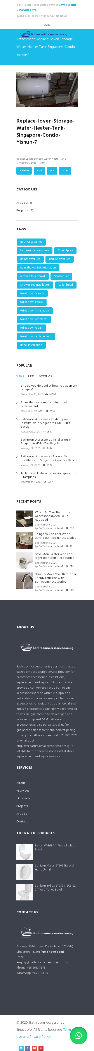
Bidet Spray (65, 250)
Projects (22, 210)
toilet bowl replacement (35, 336)
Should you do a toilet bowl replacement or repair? (49, 387)
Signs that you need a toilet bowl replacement (44, 404)
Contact (22, 821)
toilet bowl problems (33, 319)
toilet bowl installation (34, 310)
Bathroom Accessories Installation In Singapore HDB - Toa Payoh (46, 441)
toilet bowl (66, 285)
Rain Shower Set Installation (38, 267)
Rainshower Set (30, 259)
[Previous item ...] (31, 89)
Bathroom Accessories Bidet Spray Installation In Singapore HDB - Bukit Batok (45, 423)
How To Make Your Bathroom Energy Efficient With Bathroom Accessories (55, 578)
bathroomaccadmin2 (51, 528)
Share (25, 170)
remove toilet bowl (32, 276)
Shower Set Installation (35, 285)
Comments (45, 376)
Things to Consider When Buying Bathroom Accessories (55, 536)
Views (20, 376)
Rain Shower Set (59, 259)
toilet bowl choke (31, 302)
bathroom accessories (34, 250)
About (20, 783)
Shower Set (61, 276)
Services (23, 790)
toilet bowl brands (32, 293)
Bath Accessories (31, 242)
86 (40, 170)
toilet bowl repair (31, 328)
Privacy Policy (40, 1037)
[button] (78, 1035)
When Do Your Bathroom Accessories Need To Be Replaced (52, 516)
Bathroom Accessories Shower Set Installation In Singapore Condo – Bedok (49, 458)
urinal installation (31, 345)
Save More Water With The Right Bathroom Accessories (54, 556)
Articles (21, 202)
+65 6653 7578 (26, 10)
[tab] (20, 376)
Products (24, 798)
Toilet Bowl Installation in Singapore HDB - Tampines (49, 475)
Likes (31, 376)
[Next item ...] (62, 89)
